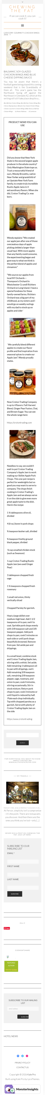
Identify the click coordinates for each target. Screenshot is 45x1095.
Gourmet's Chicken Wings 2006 (18, 108)
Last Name (13, 879)
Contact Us (22, 1067)
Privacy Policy (22, 1062)
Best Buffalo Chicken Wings (12, 103)
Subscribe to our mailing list (23, 1001)
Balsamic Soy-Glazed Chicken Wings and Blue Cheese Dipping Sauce (20, 74)
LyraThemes (33, 1079)
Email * (10, 853)
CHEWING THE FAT (22, 9)
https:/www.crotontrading (19, 719)
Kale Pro (31, 1074)
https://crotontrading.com (19, 422)
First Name (13, 866)
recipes (14, 970)
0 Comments (32, 111)
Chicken (6, 108)
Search (22, 743)
